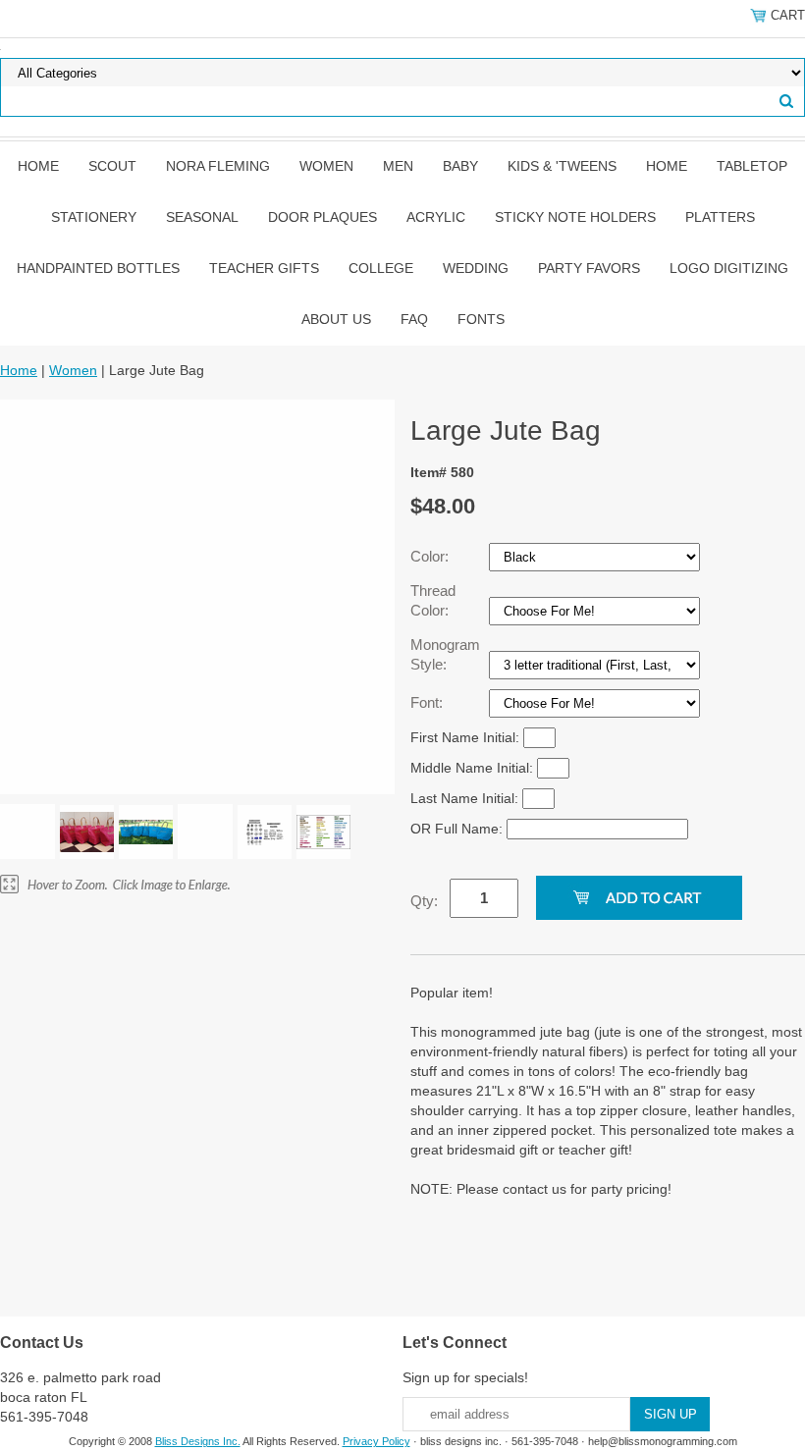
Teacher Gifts (264, 268)
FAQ (414, 319)
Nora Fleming (218, 166)
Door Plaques (322, 217)
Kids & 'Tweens (562, 166)
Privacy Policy (376, 1441)
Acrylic (435, 217)
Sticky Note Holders (575, 217)
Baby (460, 166)
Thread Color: (433, 600)
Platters (720, 217)
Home (38, 166)
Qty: (424, 900)
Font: (428, 702)
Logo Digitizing (729, 268)
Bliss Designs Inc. (198, 1441)
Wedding (476, 268)
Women (326, 166)
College (381, 268)
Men (398, 166)
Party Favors (589, 268)
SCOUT (112, 166)
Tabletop (752, 166)
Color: (431, 556)
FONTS (481, 319)
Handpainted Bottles (98, 268)
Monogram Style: (445, 654)
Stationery (93, 217)
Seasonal (202, 217)
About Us (336, 319)
